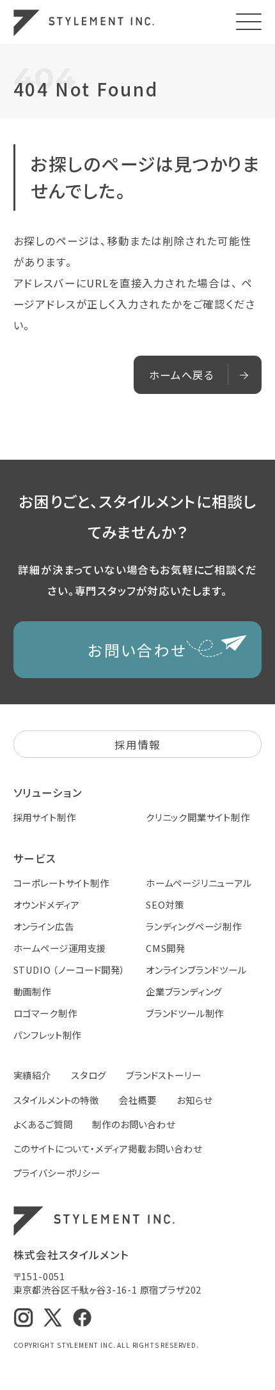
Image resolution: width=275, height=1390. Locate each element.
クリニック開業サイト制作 (198, 817)
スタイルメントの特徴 (56, 1100)
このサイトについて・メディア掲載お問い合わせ (107, 1148)
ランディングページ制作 (194, 926)
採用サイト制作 (44, 817)
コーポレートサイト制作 (61, 882)
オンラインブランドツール (196, 969)
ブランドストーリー (163, 1075)
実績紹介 (32, 1075)
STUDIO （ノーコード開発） (69, 969)
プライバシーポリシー (56, 1172)
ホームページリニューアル (199, 882)
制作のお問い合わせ (133, 1124)
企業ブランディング (184, 991)
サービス (34, 858)
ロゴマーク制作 (45, 1013)
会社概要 (138, 1100)
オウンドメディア (46, 904)
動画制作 (32, 991)
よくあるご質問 (43, 1124)
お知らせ (194, 1100)
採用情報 (137, 744)
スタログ (88, 1075)
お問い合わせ (137, 649)
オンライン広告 (43, 926)
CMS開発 (165, 948)
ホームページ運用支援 (59, 948)
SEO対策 (165, 904)
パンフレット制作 (47, 1034)
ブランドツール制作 (185, 1013)
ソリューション (47, 792)
